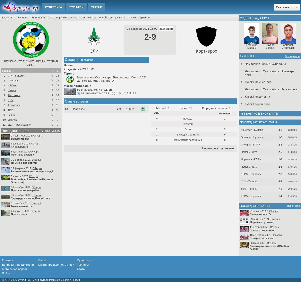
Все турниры (292, 56)
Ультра (12, 90)
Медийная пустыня (261, 222)
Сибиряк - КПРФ (250, 144)
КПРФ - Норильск (251, 174)
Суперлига (53, 7)
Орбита (12, 119)
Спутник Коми (16, 75)
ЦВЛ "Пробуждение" (20, 124)
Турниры (76, 7)
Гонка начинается (22, 206)
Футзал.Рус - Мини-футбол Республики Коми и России (48, 280)
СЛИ (10, 110)
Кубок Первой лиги (257, 96)
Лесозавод (14, 105)
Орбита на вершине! (23, 154)
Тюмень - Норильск (252, 137)
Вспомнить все (20, 138)
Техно (11, 115)
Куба (11, 100)
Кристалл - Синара (252, 130)
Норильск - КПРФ (251, 159)
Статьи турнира (51, 130)
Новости (37, 195)
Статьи (96, 7)
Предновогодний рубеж (25, 190)
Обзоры (37, 135)
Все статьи (293, 205)
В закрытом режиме (262, 238)
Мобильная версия (15, 269)
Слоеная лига (19, 146)
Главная (7, 17)
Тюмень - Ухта (249, 152)
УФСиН (12, 85)
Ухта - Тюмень (249, 181)
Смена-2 (13, 80)
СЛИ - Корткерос (75, 109)
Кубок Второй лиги (257, 104)
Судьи (42, 260)
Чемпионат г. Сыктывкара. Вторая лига (31, 63)
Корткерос (14, 95)
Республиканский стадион (94, 89)
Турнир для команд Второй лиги (30, 198)
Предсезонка (19, 214)
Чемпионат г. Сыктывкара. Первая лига (271, 89)
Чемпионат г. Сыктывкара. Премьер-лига (269, 73)
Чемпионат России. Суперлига (265, 63)
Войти (6, 273)
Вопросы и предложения (18, 264)
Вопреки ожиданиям (262, 230)
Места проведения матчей (56, 264)
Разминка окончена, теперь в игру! (32, 171)
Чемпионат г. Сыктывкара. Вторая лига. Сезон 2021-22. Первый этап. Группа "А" (79, 17)
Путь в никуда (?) (260, 214)
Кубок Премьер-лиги (258, 81)
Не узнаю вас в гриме (24, 162)
